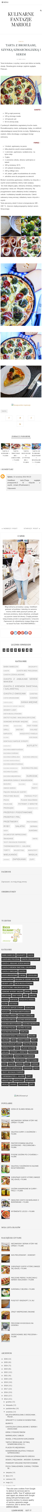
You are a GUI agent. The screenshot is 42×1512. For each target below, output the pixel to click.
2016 (6, 1392)
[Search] (40, 10)
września (9, 1412)
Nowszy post (10, 528)
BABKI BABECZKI (11, 667)
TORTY (7, 850)
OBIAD (35, 784)
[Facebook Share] (9, 417)
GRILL (6, 730)
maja (8, 1482)
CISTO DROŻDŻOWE (11, 698)
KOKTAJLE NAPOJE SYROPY (16, 741)
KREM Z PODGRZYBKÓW (15, 1432)
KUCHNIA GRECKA (30, 757)
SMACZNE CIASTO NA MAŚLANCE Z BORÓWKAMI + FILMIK (25, 1201)
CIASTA (6, 671)
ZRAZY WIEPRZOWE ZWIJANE (23, 1312)
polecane (8, 804)
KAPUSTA (8, 734)
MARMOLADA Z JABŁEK (15, 1435)
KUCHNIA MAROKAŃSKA (12, 760)
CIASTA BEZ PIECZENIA (27, 671)
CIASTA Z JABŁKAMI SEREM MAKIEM (20, 680)
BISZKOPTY (33, 666)
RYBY (7, 826)
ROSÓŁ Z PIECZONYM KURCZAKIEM (20, 1439)
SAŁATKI (20, 826)
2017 (6, 1389)
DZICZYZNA (18, 725)
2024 (6, 1366)
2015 (6, 1396)
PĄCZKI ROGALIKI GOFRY (15, 792)
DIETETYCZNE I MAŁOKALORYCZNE (19, 718)
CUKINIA (33, 698)
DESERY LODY (10, 710)
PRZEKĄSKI (9, 808)
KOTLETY (32, 745)
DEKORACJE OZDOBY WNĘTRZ (14, 706)
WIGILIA (33, 854)
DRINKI (35, 721)
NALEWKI (22, 784)
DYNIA (6, 725)
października (11, 1408)
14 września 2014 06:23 (22, 477)
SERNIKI (33, 826)
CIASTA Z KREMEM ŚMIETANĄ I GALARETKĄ (20, 687)
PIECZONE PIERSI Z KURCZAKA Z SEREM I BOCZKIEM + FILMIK (24, 1279)
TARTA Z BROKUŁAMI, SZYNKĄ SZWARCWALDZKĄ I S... (18, 1443)
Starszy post (31, 528)
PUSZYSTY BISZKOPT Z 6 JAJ (22, 1300)
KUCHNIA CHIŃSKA (11, 753)
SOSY (6, 830)
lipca (8, 1476)
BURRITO (9, 1423)
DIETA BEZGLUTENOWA (13, 713)
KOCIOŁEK (33, 737)
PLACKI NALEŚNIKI (29, 800)
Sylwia (10, 477)
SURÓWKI (33, 830)
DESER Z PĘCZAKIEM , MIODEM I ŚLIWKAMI (23, 1460)
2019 (6, 1382)
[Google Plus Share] (32, 417)
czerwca (9, 1479)
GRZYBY (19, 730)
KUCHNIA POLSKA (29, 768)
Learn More (17, 1510)
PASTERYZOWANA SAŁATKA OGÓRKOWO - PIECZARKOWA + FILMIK (23, 1145)
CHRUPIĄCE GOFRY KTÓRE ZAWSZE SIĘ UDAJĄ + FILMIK (25, 1178)
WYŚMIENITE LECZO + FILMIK (23, 1211)
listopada (9, 1405)
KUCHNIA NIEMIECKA (11, 768)
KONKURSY (7, 746)
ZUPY (32, 859)
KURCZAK (32, 776)
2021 (6, 1376)
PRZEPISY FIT (32, 808)
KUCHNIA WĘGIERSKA (12, 776)
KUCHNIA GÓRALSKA (12, 757)
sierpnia (9, 1472)
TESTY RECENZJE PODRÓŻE (15, 842)
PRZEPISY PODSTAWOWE (18, 812)
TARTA (21, 41)
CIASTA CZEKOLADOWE (14, 675)
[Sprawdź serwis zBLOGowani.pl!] (21, 1096)
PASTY (34, 788)
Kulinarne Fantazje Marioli (21, 19)
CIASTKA (33, 694)
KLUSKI (6, 737)
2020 (6, 1379)
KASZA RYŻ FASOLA (28, 734)
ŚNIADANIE (8, 839)
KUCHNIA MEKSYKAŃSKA (13, 764)
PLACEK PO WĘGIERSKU (15, 1447)
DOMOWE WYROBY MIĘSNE (16, 722)
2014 (6, 1399)
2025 (6, 1362)
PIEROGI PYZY (31, 796)
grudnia (9, 1402)
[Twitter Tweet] (21, 417)
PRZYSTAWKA (32, 822)
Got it (28, 1510)
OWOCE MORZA (10, 788)
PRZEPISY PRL (12, 817)
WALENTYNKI (19, 850)
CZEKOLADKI (8, 702)
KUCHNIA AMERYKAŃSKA (13, 749)
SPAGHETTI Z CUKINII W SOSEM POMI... (21, 1420)
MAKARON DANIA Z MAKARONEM (18, 780)
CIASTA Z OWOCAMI (15, 693)
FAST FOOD (32, 726)
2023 (6, 1369)
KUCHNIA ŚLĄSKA (10, 771)
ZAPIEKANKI (19, 859)
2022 (6, 1372)
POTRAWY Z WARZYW (27, 804)
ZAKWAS (6, 859)
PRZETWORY (11, 821)
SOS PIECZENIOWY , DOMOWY (23, 1255)
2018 (6, 1385)
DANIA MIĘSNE (29, 702)
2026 (6, 1359)
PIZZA (6, 800)
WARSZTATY (32, 850)
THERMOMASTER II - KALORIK (17, 846)
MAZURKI (7, 784)
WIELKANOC (10, 854)
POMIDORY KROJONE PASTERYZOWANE (22, 1463)
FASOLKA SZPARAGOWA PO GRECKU (20, 1456)
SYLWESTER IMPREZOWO (15, 835)
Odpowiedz (11, 488)
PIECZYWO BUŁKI (11, 796)
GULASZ (33, 730)
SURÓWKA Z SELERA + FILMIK (23, 1289)
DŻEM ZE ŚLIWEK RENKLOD (22, 1109)
